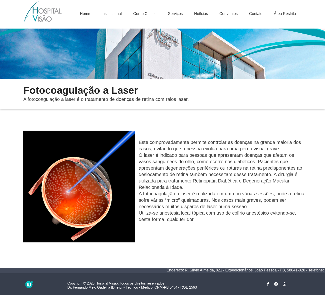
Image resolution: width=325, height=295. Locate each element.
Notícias (201, 14)
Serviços (175, 14)
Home (85, 14)
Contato (255, 14)
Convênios (228, 14)
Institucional (112, 14)
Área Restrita (285, 14)
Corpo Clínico (145, 14)
